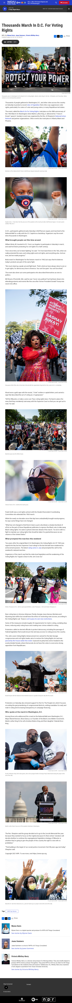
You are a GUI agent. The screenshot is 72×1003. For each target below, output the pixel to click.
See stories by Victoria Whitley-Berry (24, 969)
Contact (29, 984)
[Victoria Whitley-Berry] (6, 959)
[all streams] (69, 8)
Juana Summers (20, 35)
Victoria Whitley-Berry (32, 35)
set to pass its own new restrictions (39, 619)
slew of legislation (33, 105)
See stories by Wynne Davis (21, 933)
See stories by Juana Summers (22, 948)
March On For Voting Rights (29, 111)
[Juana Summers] (6, 944)
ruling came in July (34, 548)
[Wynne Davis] (6, 928)
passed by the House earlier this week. (19, 641)
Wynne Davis (11, 35)
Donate (65, 3)
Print (68, 36)
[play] (4, 9)
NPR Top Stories (12, 911)
